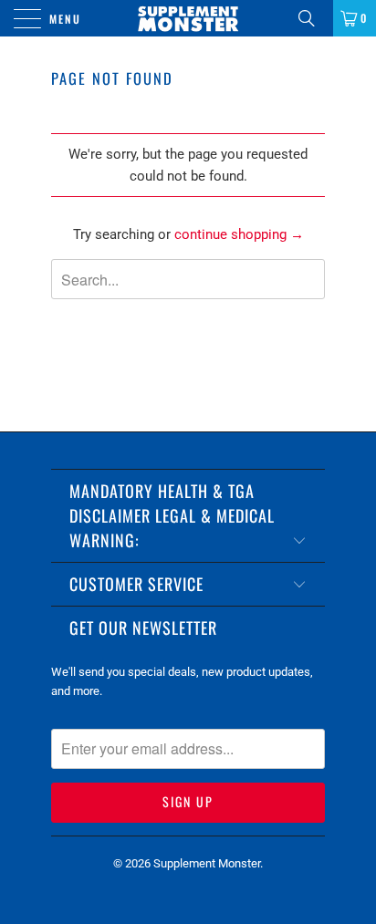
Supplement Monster (206, 863)
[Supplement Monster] (188, 18)
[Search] (313, 18)
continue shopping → (239, 234)
